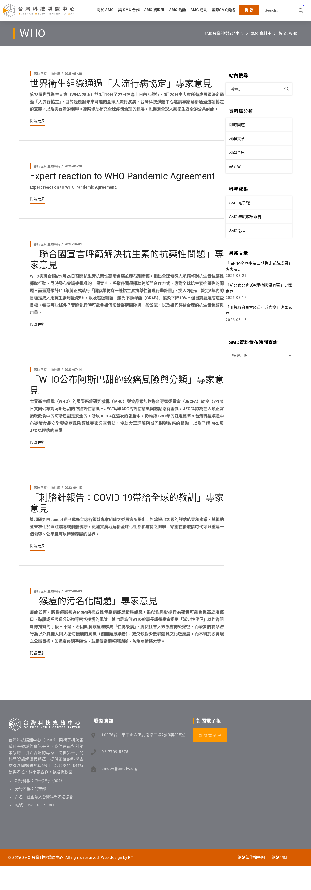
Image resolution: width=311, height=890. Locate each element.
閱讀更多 (37, 121)
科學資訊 (237, 152)
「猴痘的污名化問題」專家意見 (93, 601)
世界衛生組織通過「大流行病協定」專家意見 (121, 83)
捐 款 (249, 10)
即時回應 (40, 74)
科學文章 (237, 139)
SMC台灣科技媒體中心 (223, 33)
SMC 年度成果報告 (245, 217)
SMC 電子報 (239, 203)
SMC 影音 (237, 230)
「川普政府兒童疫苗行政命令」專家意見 (259, 310)
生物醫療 (53, 74)
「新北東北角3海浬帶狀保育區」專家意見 (259, 288)
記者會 (235, 166)
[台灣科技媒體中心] (38, 10)
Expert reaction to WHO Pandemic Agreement (122, 176)
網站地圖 (279, 857)
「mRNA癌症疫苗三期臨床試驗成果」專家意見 (259, 266)
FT (130, 857)
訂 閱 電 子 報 (210, 735)
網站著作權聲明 (251, 857)
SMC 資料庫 (261, 33)
